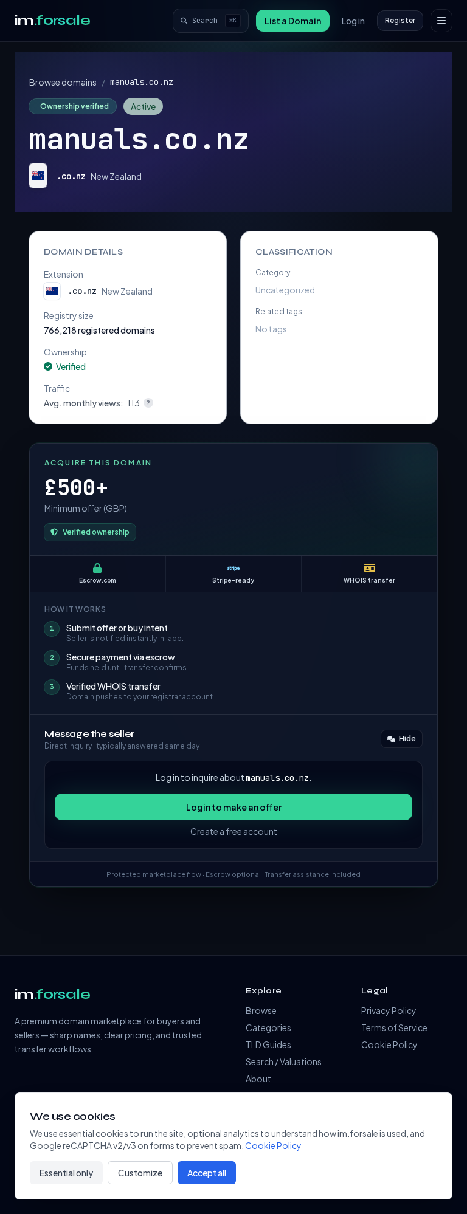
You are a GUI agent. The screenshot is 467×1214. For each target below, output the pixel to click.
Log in (353, 20)
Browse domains (63, 82)
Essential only (66, 1172)
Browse (261, 1010)
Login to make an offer (234, 806)
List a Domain (293, 20)
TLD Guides (268, 1044)
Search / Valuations (284, 1061)
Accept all (206, 1172)
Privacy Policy (389, 1010)
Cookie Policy (389, 1044)
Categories (268, 1027)
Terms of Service (394, 1027)
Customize (140, 1172)
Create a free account (233, 831)
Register (400, 20)
